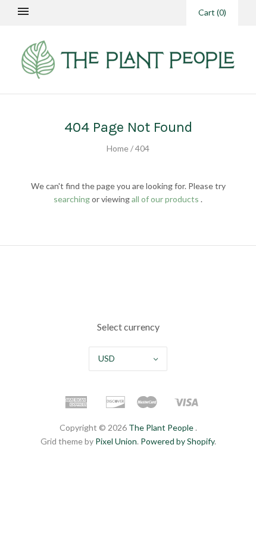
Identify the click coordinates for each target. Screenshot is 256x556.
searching (72, 199)
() (212, 12)
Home (118, 148)
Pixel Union (116, 441)
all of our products (165, 199)
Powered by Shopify (177, 441)
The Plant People (161, 427)
